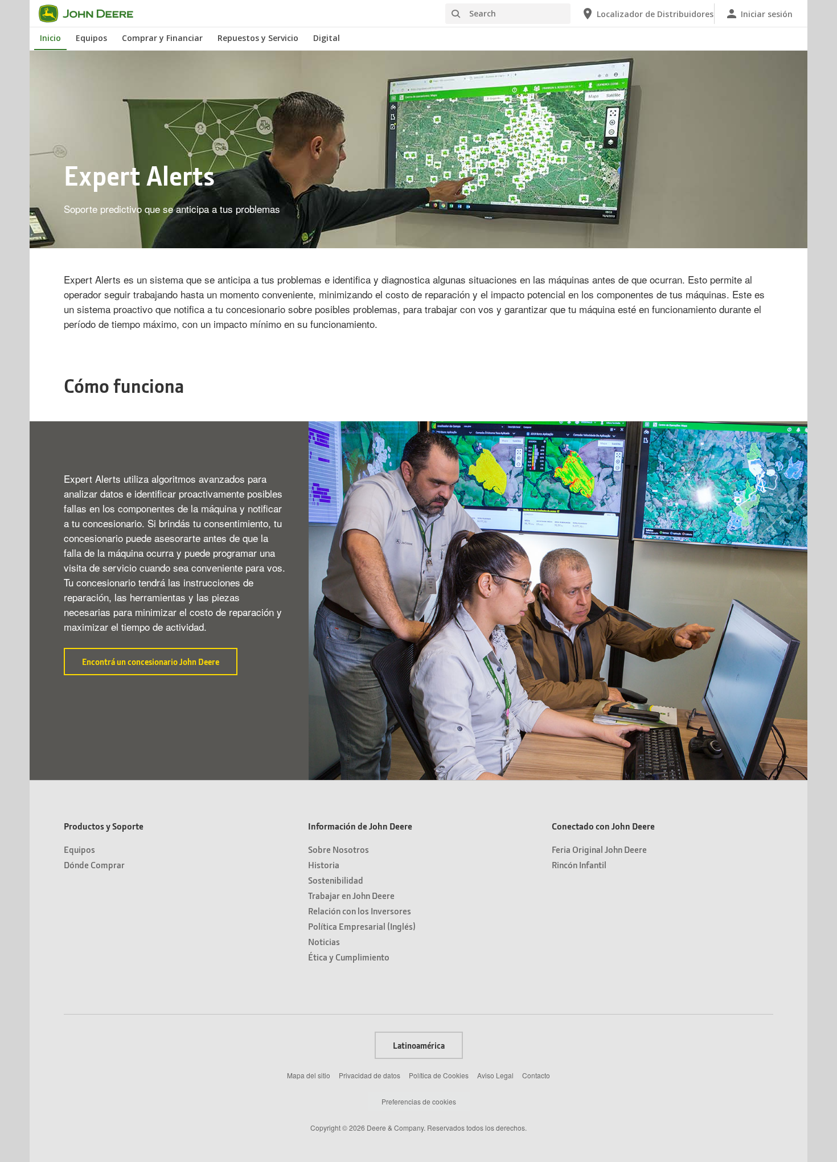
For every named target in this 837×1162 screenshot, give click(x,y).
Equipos (91, 37)
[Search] (455, 14)
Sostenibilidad (335, 880)
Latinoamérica (419, 1045)
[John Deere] (93, 14)
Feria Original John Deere (599, 849)
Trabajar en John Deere (351, 895)
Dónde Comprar (94, 865)
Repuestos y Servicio (258, 37)
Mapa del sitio (308, 1075)
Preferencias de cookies (418, 1101)
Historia (323, 865)
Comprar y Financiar (162, 37)
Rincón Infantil (579, 865)
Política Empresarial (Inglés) (362, 926)
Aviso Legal (495, 1075)
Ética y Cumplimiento (348, 957)
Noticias (324, 941)
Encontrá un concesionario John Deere (159, 665)
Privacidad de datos (369, 1075)
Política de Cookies (439, 1075)
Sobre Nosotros (338, 849)
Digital (326, 37)
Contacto (536, 1075)
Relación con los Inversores (359, 911)
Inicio (50, 37)
